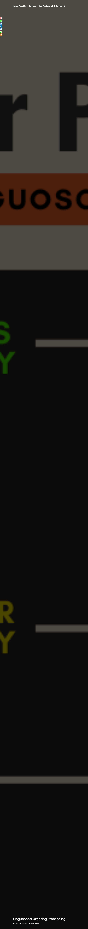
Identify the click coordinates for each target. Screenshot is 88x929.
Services (32, 6)
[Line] (1, 32)
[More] (64, 6)
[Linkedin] (1, 26)
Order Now (58, 6)
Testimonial (48, 6)
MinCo (16, 923)
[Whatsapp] (1, 21)
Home (15, 6)
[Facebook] (1, 29)
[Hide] (0, 37)
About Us (22, 6)
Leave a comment (35, 923)
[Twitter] (1, 23)
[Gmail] (1, 18)
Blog (40, 6)
